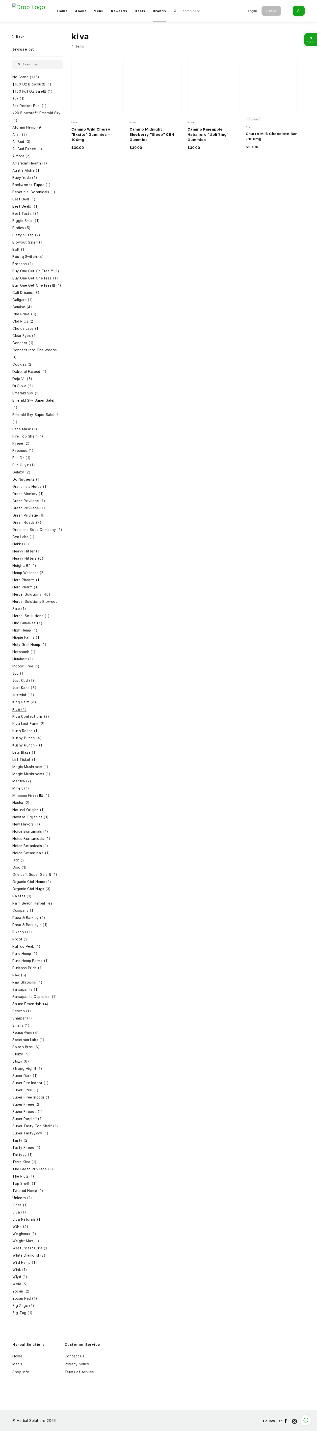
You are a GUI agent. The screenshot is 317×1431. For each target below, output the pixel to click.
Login (252, 11)
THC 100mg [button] (253, 119)
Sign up (271, 11)
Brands (159, 11)
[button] (37, 77)
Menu (99, 11)
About (80, 11)
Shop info (20, 1372)
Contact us (74, 1356)
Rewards (119, 11)
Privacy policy (77, 1364)
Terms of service (79, 1372)
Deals (140, 11)
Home (62, 11)
